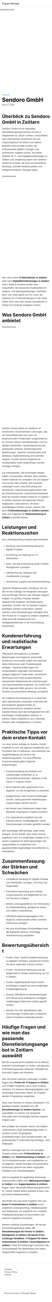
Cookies (8, 1269)
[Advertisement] (26, 49)
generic (6, 95)
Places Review (10, 3)
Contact (8, 1275)
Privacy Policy (11, 1272)
